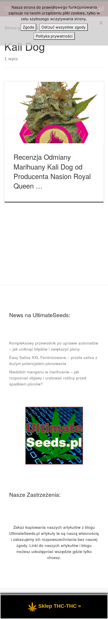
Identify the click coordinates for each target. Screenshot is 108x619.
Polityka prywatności (54, 36)
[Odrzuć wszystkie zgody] (101, 23)
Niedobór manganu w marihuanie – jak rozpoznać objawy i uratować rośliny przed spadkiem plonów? (47, 378)
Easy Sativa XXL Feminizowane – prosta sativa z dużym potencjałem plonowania (53, 360)
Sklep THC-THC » (59, 606)
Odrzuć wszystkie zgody (63, 27)
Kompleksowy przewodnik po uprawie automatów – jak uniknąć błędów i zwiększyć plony (53, 346)
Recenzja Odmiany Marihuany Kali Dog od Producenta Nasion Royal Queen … (52, 171)
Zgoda (28, 27)
